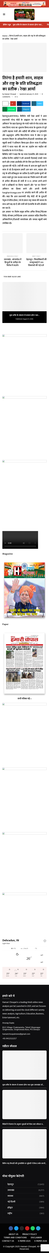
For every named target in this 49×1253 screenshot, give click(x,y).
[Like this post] (14, 103)
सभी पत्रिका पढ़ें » (25, 698)
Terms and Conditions (15, 1237)
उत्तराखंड (25, 1190)
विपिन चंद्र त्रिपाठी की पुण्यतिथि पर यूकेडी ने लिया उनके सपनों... (24, 1163)
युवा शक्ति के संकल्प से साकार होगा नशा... (28, 24)
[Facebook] (11, 1228)
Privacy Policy (29, 1234)
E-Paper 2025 (24, 1241)
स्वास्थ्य (25, 1196)
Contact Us (8, 1241)
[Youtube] (27, 1228)
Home (4, 35)
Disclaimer (36, 1237)
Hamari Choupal (10, 94)
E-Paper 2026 (40, 1241)
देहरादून (25, 1184)
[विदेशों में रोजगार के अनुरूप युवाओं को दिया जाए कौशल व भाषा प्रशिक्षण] (24, 1104)
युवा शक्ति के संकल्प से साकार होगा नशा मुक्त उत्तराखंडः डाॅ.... (23, 1084)
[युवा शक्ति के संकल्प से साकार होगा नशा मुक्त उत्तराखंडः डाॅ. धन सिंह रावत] (24, 296)
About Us (13, 1234)
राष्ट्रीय (25, 1213)
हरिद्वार (25, 1207)
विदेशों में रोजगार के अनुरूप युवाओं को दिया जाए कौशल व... (23, 1124)
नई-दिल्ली (25, 1201)
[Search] (46, 14)
